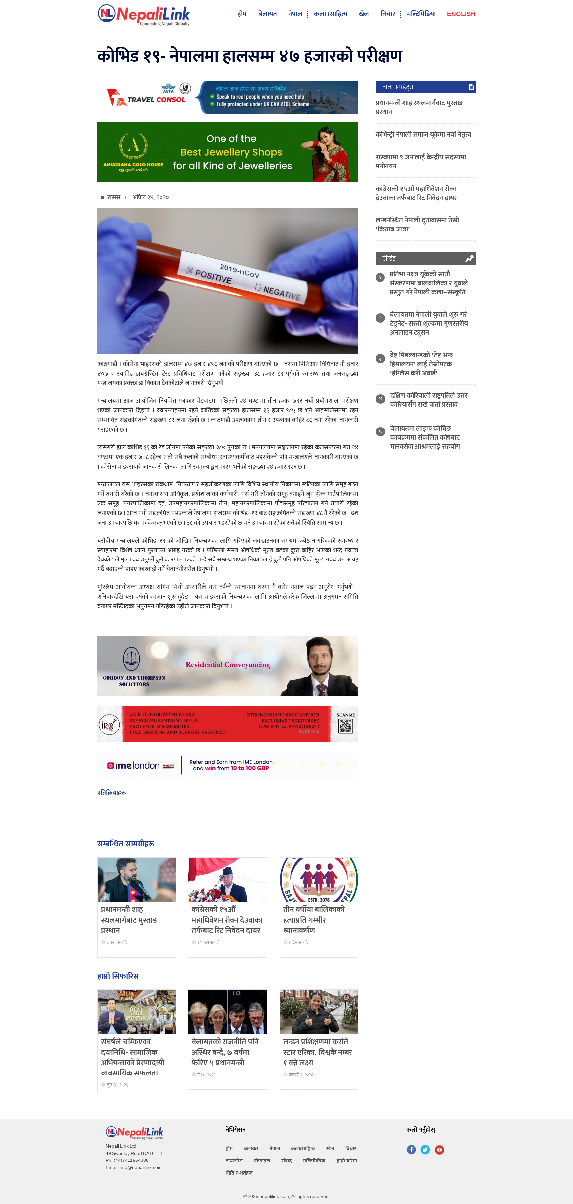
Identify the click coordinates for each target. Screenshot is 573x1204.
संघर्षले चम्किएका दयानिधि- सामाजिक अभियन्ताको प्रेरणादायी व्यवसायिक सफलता (132, 1057)
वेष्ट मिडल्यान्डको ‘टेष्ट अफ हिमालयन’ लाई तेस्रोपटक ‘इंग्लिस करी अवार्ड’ (421, 364)
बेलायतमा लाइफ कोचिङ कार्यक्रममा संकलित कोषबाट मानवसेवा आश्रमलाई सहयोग (425, 437)
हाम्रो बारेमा (347, 1161)
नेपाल (295, 14)
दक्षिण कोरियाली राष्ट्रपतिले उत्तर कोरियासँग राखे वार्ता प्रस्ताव (429, 400)
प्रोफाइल (262, 1161)
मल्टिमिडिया (421, 14)
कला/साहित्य (303, 1148)
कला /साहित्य (330, 14)
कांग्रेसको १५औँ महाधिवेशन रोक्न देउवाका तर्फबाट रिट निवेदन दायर (227, 920)
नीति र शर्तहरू (239, 1173)
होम (242, 14)
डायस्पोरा (234, 1161)
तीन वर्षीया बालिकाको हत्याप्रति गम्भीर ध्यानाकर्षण (314, 920)
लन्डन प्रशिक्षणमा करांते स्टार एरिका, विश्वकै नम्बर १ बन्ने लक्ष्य (317, 1052)
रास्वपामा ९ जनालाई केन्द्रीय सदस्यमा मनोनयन (421, 161)
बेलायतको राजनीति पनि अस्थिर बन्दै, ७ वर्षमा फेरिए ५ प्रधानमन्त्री (225, 1052)
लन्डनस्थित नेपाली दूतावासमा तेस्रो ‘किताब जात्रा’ (417, 225)
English (461, 14)
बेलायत (267, 14)
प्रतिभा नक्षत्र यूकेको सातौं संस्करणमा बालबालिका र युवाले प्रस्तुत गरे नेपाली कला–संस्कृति (429, 283)
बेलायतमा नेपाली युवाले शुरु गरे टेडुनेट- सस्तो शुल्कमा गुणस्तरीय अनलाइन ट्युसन (429, 323)
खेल (364, 14)
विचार (388, 14)
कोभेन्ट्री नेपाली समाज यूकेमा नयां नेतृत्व (423, 134)
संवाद (286, 1161)
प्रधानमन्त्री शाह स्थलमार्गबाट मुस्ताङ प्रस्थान (129, 920)
